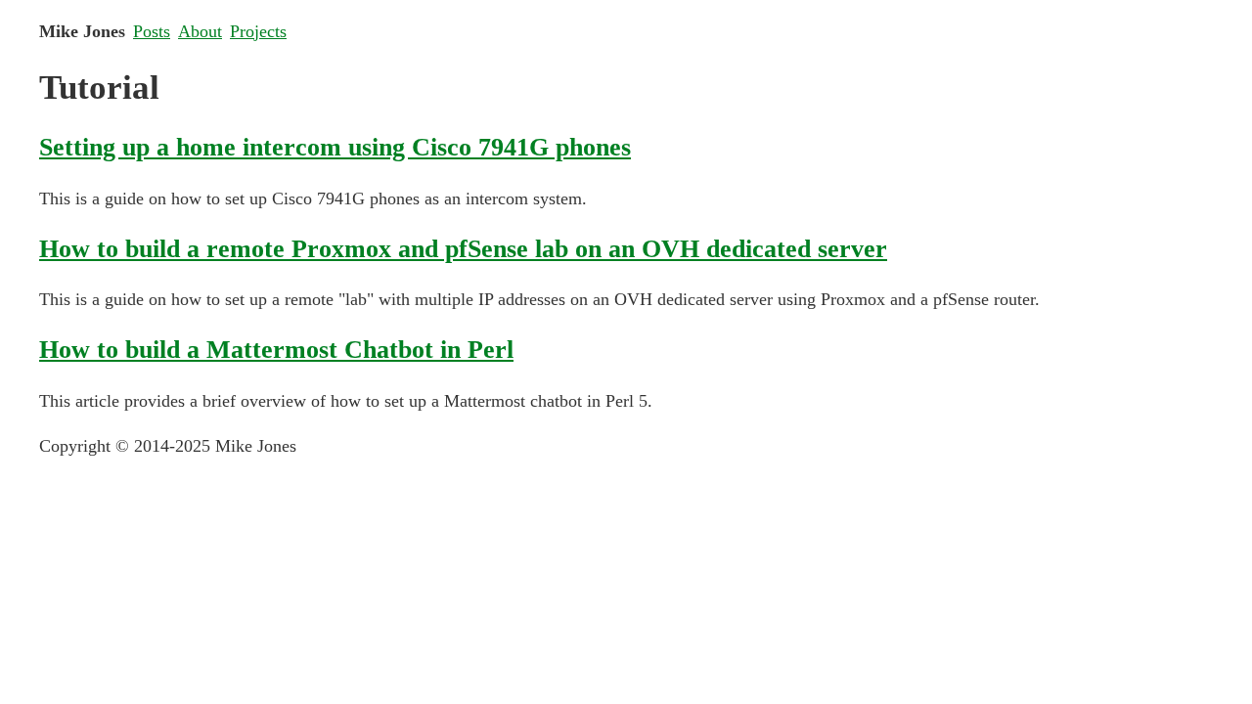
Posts (151, 31)
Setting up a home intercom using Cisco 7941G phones (335, 146)
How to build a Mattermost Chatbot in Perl (276, 349)
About (200, 31)
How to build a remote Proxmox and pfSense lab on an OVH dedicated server (463, 248)
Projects (258, 31)
